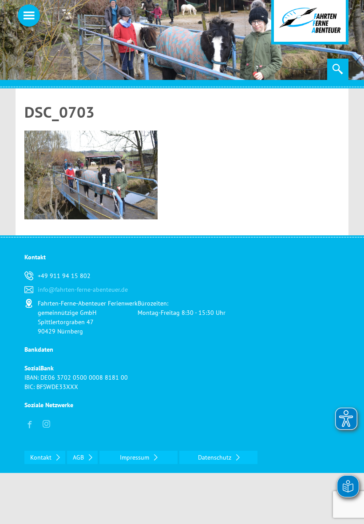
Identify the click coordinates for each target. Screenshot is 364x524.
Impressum (135, 457)
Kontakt (41, 457)
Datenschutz (215, 457)
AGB (79, 457)
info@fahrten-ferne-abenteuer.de (83, 290)
